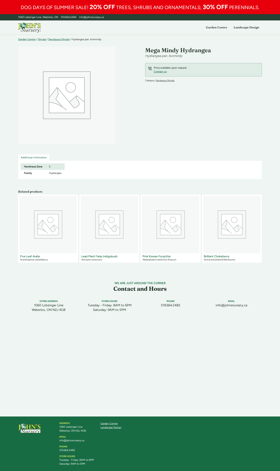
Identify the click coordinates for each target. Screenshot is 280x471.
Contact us (160, 71)
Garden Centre (216, 27)
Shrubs (42, 39)
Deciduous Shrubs (58, 39)
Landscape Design (246, 27)
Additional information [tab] (34, 157)
